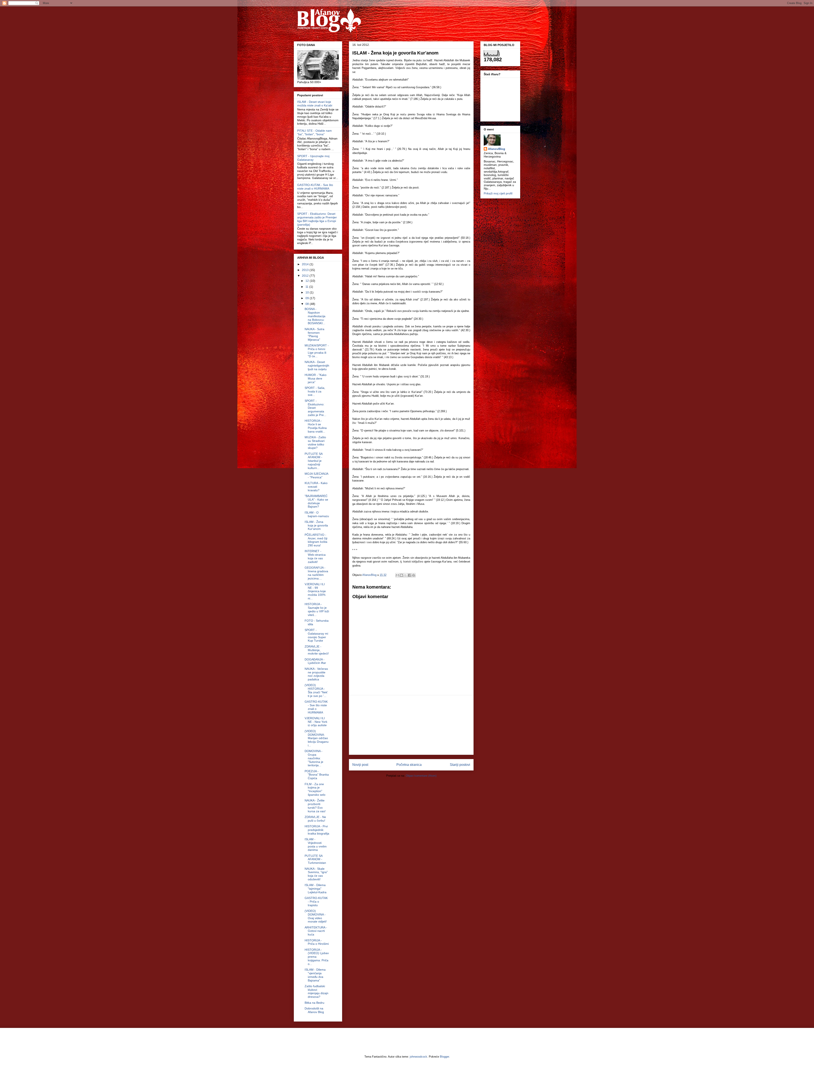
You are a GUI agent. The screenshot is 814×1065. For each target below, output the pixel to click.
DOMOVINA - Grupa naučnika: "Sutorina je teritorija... (314, 758)
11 (307, 286)
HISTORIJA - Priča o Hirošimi (317, 942)
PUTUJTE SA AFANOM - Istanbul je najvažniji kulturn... (313, 461)
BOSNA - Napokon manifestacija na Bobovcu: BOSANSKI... (315, 316)
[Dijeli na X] (405, 575)
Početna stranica (409, 764)
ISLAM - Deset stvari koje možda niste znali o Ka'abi (314, 103)
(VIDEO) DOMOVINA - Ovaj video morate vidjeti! (316, 916)
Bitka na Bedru (314, 1002)
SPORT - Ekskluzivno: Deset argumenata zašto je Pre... (315, 408)
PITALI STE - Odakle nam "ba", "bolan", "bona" (314, 132)
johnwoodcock (418, 1056)
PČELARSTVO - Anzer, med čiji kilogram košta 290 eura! (316, 540)
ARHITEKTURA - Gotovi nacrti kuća (316, 931)
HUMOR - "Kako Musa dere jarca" (315, 378)
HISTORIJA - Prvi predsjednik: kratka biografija (317, 830)
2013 (305, 270)
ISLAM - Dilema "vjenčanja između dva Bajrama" (315, 975)
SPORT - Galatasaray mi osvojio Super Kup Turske (316, 635)
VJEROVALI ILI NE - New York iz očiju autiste (316, 721)
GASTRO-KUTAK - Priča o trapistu (316, 901)
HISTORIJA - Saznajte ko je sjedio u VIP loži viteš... (317, 609)
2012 (305, 275)
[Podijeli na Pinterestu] (413, 575)
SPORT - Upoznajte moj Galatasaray (313, 157)
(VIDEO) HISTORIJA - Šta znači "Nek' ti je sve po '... (316, 690)
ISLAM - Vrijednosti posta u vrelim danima (316, 844)
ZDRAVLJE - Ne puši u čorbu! (315, 818)
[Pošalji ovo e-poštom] (397, 575)
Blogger (444, 1056)
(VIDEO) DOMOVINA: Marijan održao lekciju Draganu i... (317, 738)
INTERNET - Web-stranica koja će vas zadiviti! (315, 556)
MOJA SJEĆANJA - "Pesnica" (316, 475)
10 (307, 292)
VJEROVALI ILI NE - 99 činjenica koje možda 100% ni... (315, 591)
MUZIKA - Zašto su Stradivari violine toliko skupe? (315, 442)
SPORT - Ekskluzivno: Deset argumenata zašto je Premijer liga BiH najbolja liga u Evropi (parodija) (317, 219)
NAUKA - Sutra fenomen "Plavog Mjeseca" (314, 334)
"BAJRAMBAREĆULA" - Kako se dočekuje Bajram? (316, 501)
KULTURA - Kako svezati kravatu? (316, 486)
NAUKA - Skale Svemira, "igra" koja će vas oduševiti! (316, 874)
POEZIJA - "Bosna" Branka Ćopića (317, 774)
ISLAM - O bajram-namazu (317, 514)
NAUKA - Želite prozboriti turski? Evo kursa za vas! (315, 806)
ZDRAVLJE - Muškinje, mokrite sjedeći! (317, 650)
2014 (305, 264)
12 (307, 280)
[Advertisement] (411, 724)
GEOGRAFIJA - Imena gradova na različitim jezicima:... (316, 573)
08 (307, 304)
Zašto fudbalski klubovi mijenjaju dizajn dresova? (316, 991)
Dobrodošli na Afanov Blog (314, 1010)
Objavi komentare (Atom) (421, 775)
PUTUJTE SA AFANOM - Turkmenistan (315, 859)
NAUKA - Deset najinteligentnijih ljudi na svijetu (317, 365)
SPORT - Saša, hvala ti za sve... (315, 391)
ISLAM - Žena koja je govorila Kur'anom (316, 525)
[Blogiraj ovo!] (401, 575)
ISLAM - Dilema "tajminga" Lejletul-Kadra (315, 888)
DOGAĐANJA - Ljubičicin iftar (315, 661)
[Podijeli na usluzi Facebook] (409, 575)
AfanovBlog (496, 149)
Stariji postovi (460, 764)
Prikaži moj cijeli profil (498, 193)
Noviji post (360, 764)
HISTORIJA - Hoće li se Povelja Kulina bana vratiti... (316, 426)
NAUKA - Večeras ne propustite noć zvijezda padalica (316, 674)
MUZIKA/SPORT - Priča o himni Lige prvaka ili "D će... (317, 351)
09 (307, 298)
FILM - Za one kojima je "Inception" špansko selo (315, 789)
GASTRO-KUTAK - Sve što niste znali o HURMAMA (315, 186)
